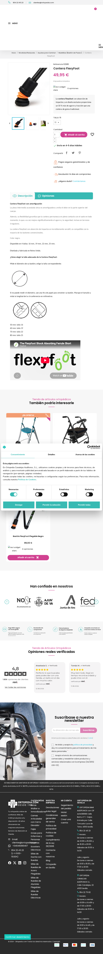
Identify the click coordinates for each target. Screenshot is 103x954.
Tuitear (73, 152)
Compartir (66, 152)
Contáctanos (79, 181)
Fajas (33, 829)
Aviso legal (51, 811)
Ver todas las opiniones (15, 687)
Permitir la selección (51, 505)
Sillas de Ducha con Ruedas (36, 857)
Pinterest (79, 152)
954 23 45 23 (18, 2)
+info (90, 738)
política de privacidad (82, 744)
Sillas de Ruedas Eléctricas (36, 894)
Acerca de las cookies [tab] (85, 454)
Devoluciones (52, 807)
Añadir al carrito (74, 134)
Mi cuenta (66, 800)
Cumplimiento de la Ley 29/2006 (53, 843)
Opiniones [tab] (48, 196)
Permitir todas (84, 505)
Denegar (18, 505)
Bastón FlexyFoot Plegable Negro (28, 536)
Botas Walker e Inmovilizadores (38, 808)
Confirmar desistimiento (18, 937)
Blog (48, 860)
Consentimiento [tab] (18, 454)
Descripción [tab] (25, 196)
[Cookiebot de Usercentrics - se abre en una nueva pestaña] (89, 447)
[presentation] (7, 602)
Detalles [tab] (51, 454)
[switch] (38, 494)
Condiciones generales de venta (52, 818)
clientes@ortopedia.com (43, 2)
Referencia (58, 64)
